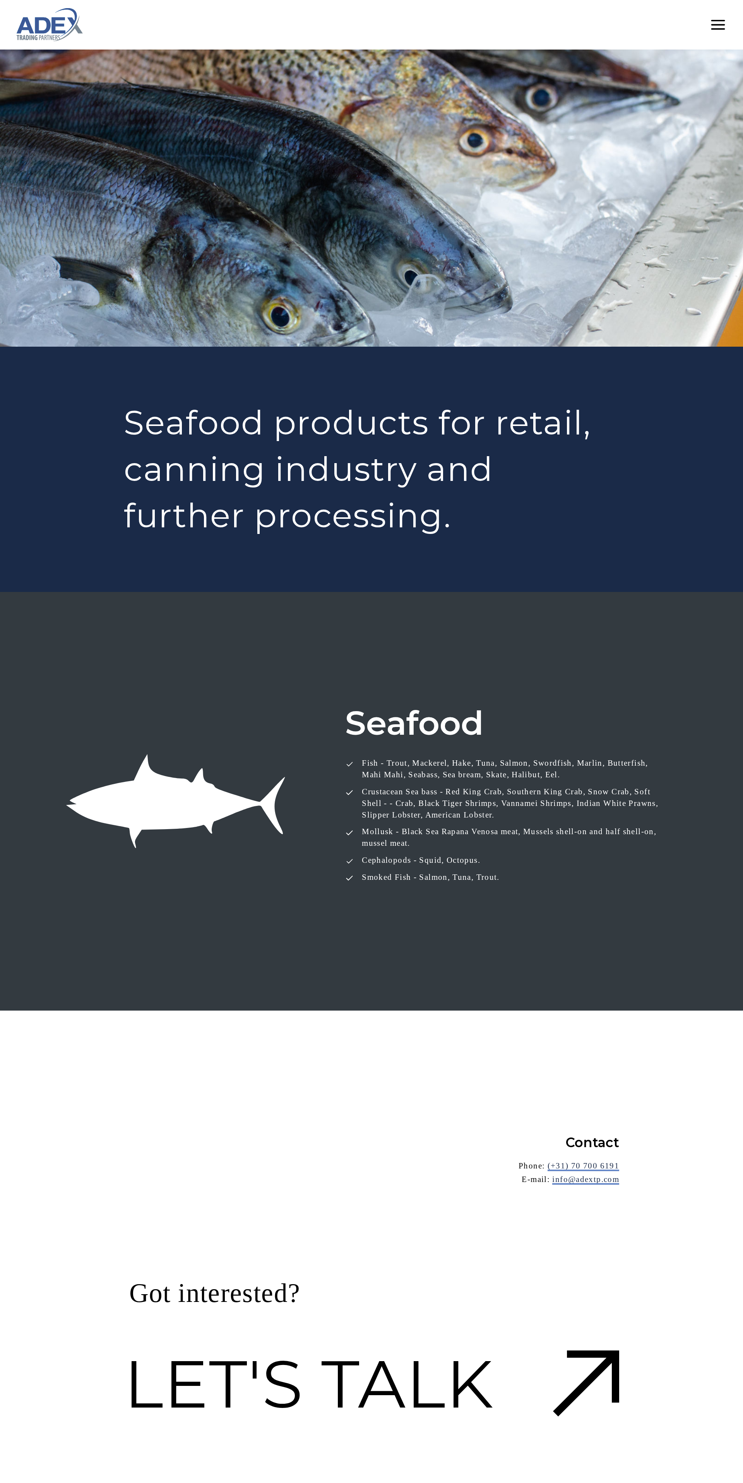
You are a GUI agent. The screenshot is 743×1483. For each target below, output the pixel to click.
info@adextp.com (585, 1179)
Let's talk (309, 1384)
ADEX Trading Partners (50, 24)
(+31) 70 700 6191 (583, 1165)
